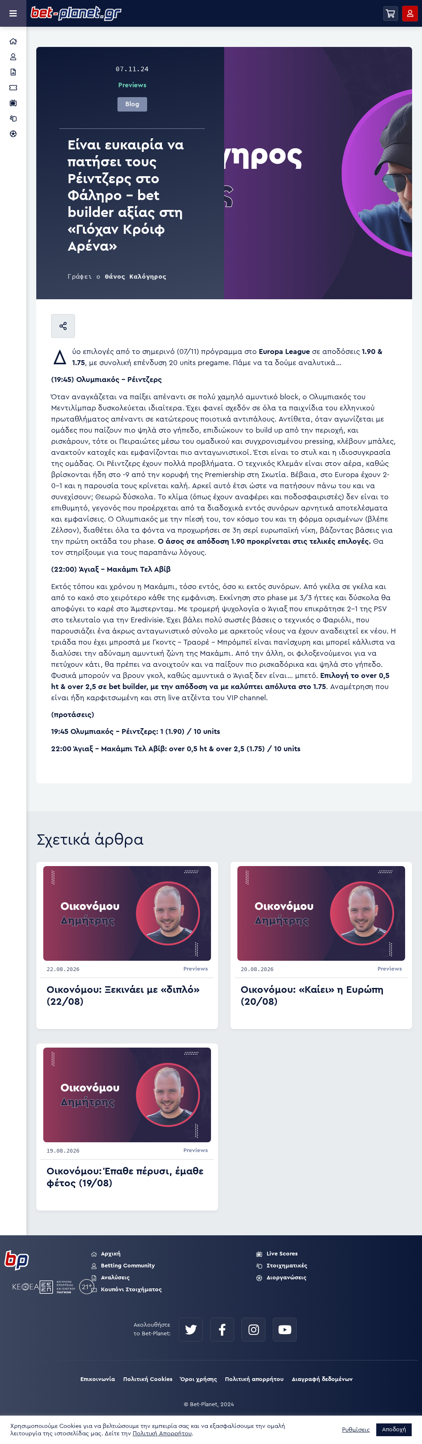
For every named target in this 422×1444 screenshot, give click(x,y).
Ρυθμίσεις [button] (356, 1430)
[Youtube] (285, 1330)
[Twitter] (191, 1330)
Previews (132, 85)
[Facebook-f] (222, 1330)
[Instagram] (253, 1330)
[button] (390, 13)
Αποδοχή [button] (394, 1429)
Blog (132, 104)
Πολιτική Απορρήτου (162, 1433)
